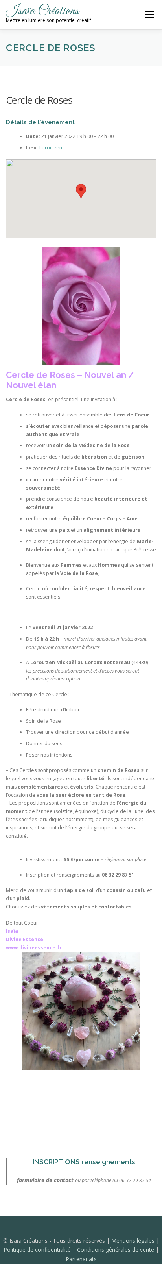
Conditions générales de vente (116, 1249)
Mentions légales (133, 1240)
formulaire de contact (46, 1180)
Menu (148, 14)
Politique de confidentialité (38, 1249)
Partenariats (81, 1259)
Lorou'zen (50, 147)
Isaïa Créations (42, 11)
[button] (81, 191)
